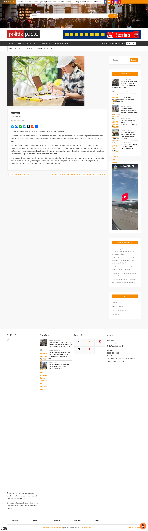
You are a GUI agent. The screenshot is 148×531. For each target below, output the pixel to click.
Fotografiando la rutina (20, 174)
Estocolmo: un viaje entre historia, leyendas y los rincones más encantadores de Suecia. (28, 2)
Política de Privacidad (42, 43)
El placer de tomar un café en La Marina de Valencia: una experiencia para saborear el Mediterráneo (125, 98)
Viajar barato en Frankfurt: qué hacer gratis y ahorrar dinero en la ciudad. (124, 281)
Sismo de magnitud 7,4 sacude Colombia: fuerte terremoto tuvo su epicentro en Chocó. (123, 251)
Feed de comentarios (119, 310)
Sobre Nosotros (61, 43)
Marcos (13, 120)
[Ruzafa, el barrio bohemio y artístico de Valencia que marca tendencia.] (115, 108)
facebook (12, 48)
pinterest (30, 48)
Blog (11, 43)
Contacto (20, 43)
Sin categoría (15, 113)
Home (29, 43)
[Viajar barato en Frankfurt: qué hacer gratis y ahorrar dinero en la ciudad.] (115, 133)
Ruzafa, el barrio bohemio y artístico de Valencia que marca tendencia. (124, 268)
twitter (21, 48)
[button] (4, 528)
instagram (41, 48)
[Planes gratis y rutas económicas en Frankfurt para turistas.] (115, 152)
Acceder (114, 302)
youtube (50, 48)
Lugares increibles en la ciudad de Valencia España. (76, 2)
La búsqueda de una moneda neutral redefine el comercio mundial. (124, 274)
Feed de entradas (117, 306)
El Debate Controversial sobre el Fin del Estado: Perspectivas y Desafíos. (77, 174)
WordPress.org (117, 314)
